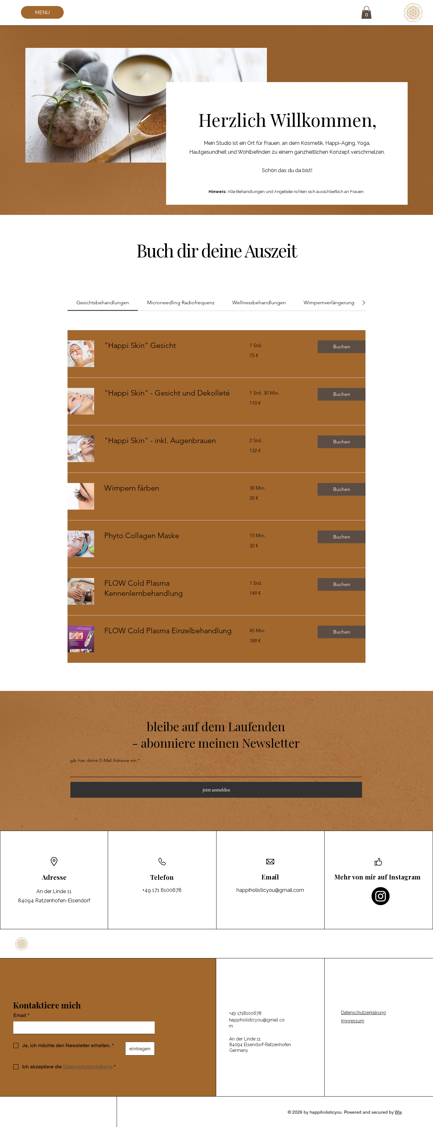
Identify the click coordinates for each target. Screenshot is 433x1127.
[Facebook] (232, 1064)
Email (21, 1015)
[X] (251, 1064)
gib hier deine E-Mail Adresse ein (103, 760)
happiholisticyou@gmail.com (270, 890)
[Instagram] (381, 896)
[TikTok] (261, 1064)
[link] (102, 302)
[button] (366, 12)
